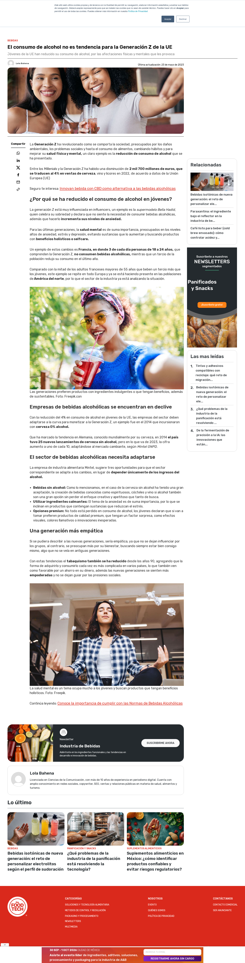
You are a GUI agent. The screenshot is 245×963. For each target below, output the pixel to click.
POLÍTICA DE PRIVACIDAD (161, 916)
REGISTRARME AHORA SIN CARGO (172, 958)
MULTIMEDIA (71, 926)
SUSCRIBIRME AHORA (160, 743)
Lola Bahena (22, 63)
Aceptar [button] (167, 19)
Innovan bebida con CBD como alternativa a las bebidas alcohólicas (118, 188)
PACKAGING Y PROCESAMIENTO (81, 916)
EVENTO (152, 904)
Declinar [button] (183, 19)
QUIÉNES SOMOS (156, 910)
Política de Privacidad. (138, 11)
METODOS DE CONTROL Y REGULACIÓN (85, 910)
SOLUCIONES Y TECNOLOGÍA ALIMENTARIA (87, 904)
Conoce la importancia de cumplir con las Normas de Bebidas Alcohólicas (120, 703)
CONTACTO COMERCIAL (225, 904)
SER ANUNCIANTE (222, 910)
